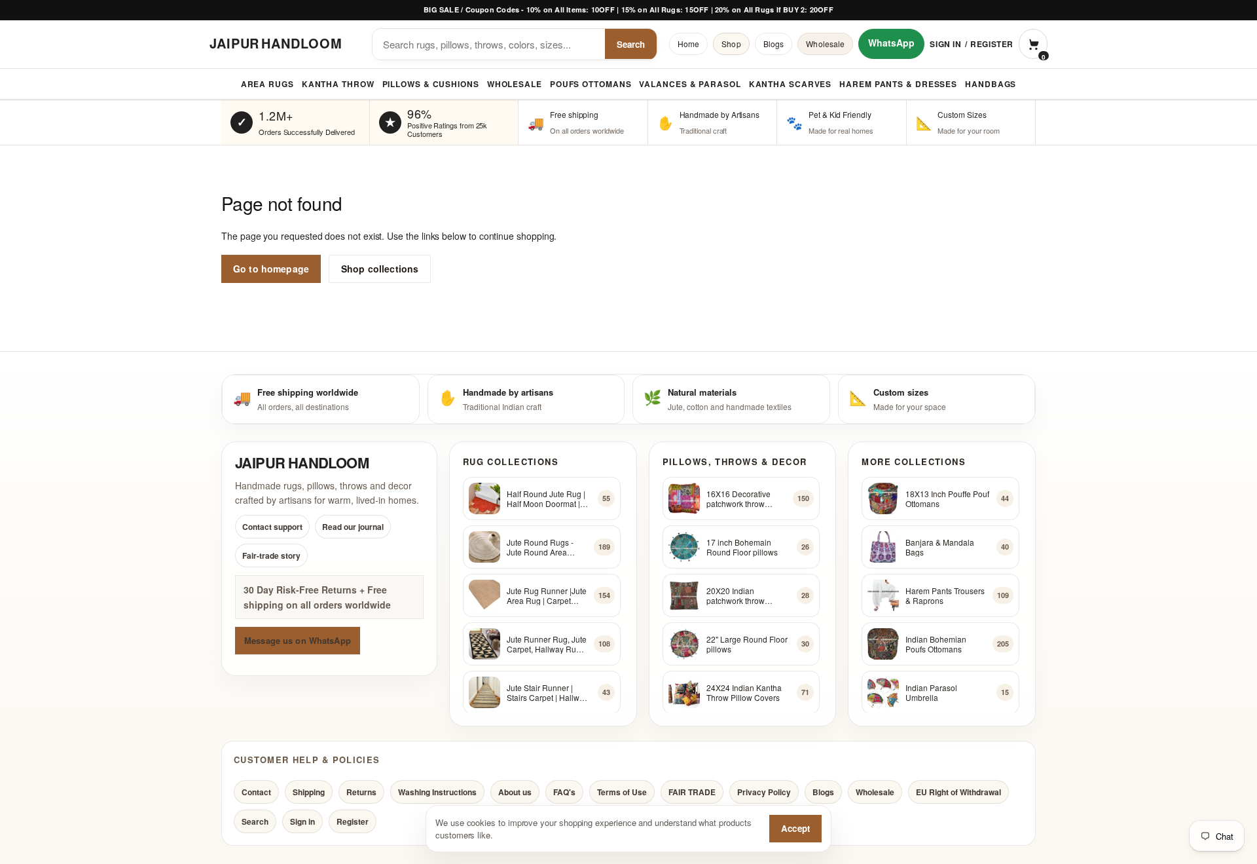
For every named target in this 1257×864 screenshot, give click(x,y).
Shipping (309, 792)
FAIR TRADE (692, 792)
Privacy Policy (764, 792)
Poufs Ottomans (591, 84)
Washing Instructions (437, 792)
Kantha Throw (338, 84)
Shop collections (379, 268)
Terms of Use (622, 792)
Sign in (945, 44)
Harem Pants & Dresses (898, 84)
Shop (730, 43)
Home (688, 43)
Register (991, 44)
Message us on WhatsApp (297, 640)
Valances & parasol (689, 84)
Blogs (773, 43)
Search (631, 44)
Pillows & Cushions (430, 84)
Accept (795, 828)
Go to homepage (271, 268)
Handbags (990, 84)
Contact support (272, 527)
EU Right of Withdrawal (958, 792)
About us (515, 792)
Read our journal (353, 527)
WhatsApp (891, 42)
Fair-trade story (271, 556)
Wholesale (825, 43)
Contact (256, 792)
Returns (361, 792)
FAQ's (564, 792)
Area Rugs (267, 84)
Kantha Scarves (790, 84)
